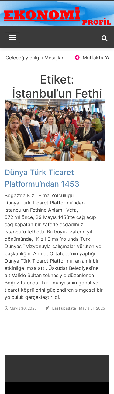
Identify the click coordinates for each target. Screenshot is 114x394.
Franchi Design (86, 388)
